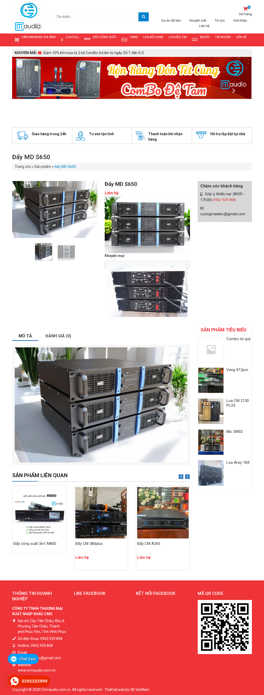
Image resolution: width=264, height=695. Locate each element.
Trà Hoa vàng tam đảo (154, 556)
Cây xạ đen (145, 551)
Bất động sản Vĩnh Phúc (164, 578)
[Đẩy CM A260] (101, 445)
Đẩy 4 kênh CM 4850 (154, 476)
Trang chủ (23, 99)
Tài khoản (223, 37)
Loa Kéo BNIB (153, 37)
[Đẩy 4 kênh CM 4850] (163, 445)
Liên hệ (204, 26)
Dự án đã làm (171, 20)
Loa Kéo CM (178, 37)
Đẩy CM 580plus (27, 476)
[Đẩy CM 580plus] (39, 445)
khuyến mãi (197, 20)
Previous (181, 409)
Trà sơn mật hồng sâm (154, 546)
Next (187, 409)
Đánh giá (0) (58, 268)
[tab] (25, 268)
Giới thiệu (240, 20)
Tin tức (220, 20)
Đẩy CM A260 (86, 476)
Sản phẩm (42, 99)
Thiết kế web (114, 622)
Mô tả (25, 268)
